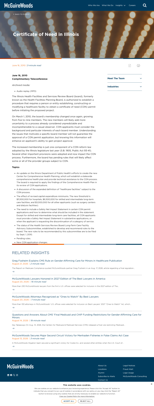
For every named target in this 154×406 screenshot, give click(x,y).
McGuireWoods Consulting (135, 376)
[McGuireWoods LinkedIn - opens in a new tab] (8, 375)
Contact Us (103, 380)
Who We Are (94, 5)
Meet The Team (116, 78)
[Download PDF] (129, 65)
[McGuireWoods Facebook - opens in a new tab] (11, 375)
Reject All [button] (85, 401)
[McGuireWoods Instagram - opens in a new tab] (17, 375)
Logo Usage (128, 373)
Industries (113, 86)
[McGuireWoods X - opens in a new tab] (14, 375)
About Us (102, 366)
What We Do (107, 5)
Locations (102, 369)
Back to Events (22, 14)
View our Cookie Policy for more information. (77, 396)
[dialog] (77, 394)
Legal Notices (129, 366)
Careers (132, 5)
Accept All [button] (68, 401)
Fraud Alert (128, 369)
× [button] (151, 384)
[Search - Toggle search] (144, 5)
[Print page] (138, 65)
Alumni (101, 373)
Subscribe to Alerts (106, 376)
